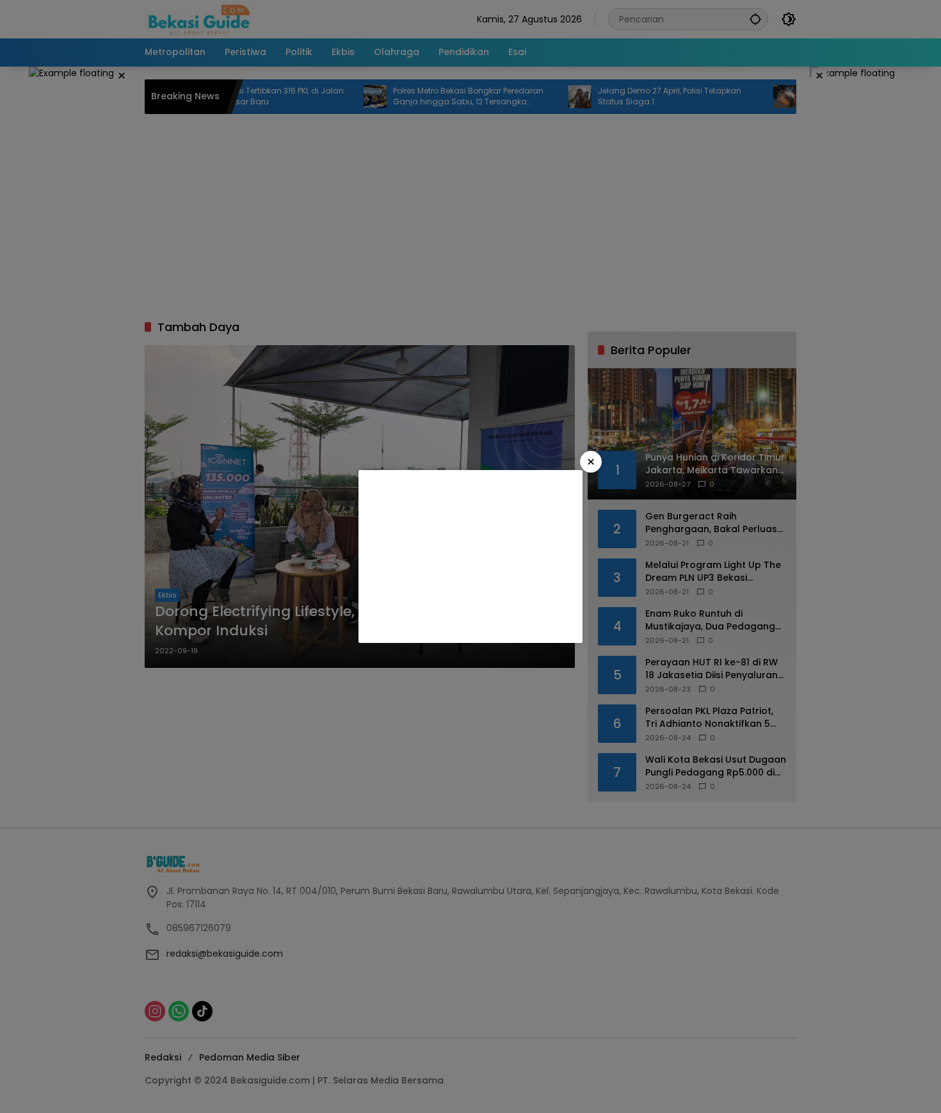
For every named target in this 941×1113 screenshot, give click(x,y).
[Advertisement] (470, 556)
